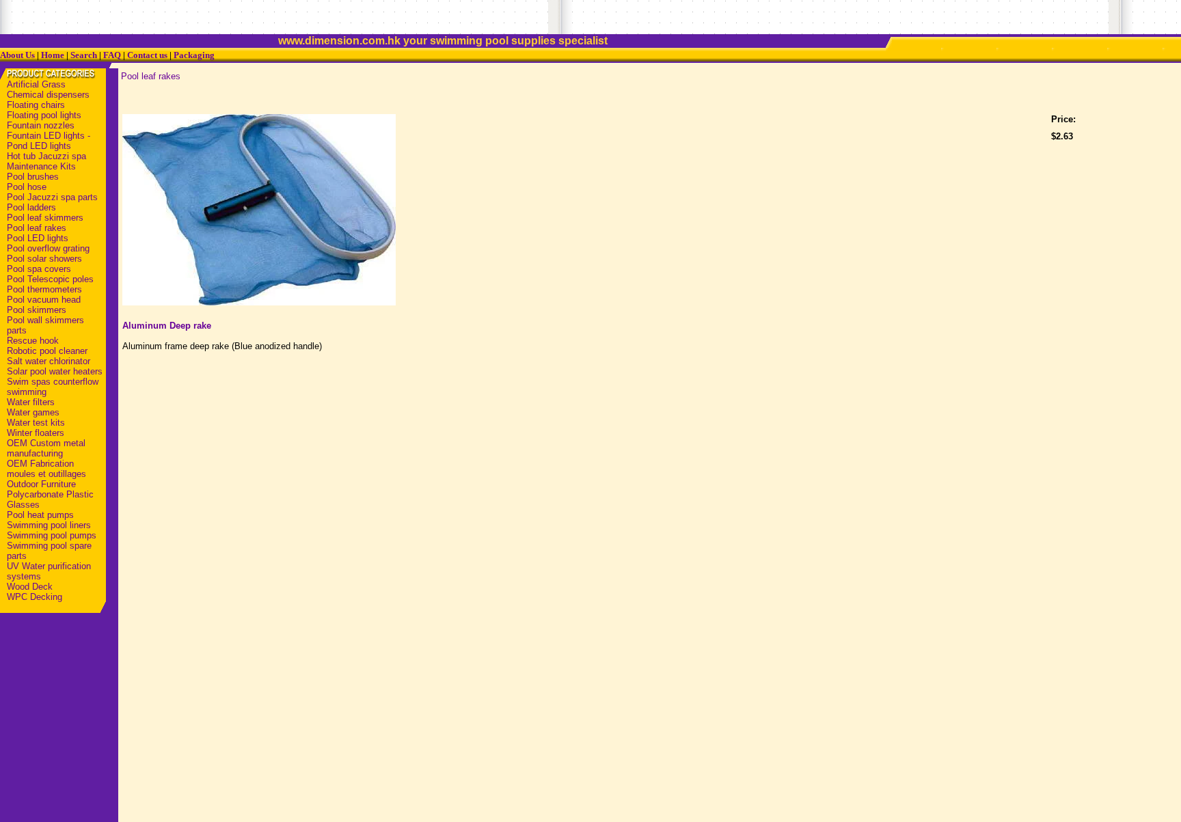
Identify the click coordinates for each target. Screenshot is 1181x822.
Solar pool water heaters (55, 371)
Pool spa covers (39, 269)
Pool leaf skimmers (45, 218)
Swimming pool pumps (51, 535)
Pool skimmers (36, 310)
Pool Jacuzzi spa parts (52, 197)
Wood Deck (30, 586)
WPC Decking (34, 597)
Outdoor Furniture (41, 484)
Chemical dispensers (48, 95)
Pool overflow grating (48, 248)
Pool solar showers (44, 259)
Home (52, 55)
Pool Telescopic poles (50, 279)
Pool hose (26, 187)
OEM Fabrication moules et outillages (46, 468)
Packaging (194, 55)
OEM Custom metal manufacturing (46, 448)
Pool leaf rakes (36, 228)
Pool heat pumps (40, 515)
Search (83, 55)
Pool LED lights (37, 238)
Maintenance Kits (41, 166)
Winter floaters (35, 433)
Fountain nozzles (40, 125)
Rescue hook (33, 340)
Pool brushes (33, 177)
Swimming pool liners (49, 525)
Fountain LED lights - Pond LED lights (48, 141)
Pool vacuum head (44, 299)
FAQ (112, 55)
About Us (17, 55)
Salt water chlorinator (48, 361)
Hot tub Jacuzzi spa (46, 156)
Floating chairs (36, 105)
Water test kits (36, 422)
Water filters (31, 402)
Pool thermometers (44, 289)
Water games (33, 412)
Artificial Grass (36, 84)
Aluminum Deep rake (166, 325)
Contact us (147, 55)
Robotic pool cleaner (47, 351)
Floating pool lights (44, 115)
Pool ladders (31, 207)
